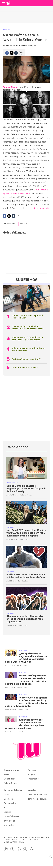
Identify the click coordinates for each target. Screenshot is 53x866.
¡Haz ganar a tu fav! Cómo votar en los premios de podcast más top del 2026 (25, 619)
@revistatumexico (41, 208)
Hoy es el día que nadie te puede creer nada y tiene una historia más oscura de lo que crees (25, 679)
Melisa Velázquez (29, 45)
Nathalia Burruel (26, 495)
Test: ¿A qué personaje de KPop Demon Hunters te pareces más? (27, 327)
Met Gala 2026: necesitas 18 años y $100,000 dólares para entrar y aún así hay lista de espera (26, 533)
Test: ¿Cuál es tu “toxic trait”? (26, 359)
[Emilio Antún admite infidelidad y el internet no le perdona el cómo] (26, 557)
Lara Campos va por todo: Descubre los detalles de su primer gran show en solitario (24, 724)
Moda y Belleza (12, 483)
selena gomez (10, 224)
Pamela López (24, 539)
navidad (23, 224)
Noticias (6, 29)
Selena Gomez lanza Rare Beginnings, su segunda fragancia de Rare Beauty (26, 488)
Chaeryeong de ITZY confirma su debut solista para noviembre (27, 338)
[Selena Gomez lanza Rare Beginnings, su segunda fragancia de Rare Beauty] (26, 468)
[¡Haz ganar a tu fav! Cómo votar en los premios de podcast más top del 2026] (26, 598)
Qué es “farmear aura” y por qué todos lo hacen (27, 316)
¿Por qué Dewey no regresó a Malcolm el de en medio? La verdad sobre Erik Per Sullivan (26, 657)
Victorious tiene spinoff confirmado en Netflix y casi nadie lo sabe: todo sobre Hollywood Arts (26, 701)
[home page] (8, 3)
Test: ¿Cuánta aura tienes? (25, 367)
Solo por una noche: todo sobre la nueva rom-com (28, 349)
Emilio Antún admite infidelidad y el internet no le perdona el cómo (25, 576)
